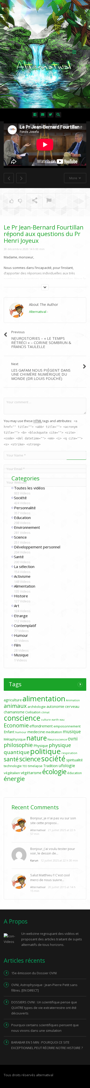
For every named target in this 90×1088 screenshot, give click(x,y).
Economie (16, 725)
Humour (21, 635)
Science (20, 537)
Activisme (22, 576)
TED (24, 766)
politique (45, 751)
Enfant (9, 731)
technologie (13, 766)
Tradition (50, 765)
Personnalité (25, 507)
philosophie (18, 745)
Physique (41, 745)
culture (46, 719)
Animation (73, 700)
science (29, 759)
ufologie (66, 765)
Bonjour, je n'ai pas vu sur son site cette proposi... (53, 820)
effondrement (41, 726)
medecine (36, 731)
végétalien (12, 773)
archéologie (37, 706)
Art (16, 605)
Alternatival (37, 311)
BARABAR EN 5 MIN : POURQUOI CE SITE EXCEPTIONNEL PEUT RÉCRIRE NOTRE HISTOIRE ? (47, 1045)
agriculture (13, 700)
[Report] (49, 201)
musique (72, 731)
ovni (73, 738)
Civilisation (32, 712)
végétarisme (31, 772)
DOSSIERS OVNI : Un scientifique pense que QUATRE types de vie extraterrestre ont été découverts (44, 1007)
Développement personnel (37, 546)
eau (62, 719)
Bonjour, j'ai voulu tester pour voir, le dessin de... (52, 850)
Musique (21, 654)
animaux (15, 706)
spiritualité (74, 760)
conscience (22, 718)
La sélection (24, 566)
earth (55, 719)
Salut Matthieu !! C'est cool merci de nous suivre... (50, 877)
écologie (54, 771)
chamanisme (14, 712)
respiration (69, 753)
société (53, 758)
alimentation (43, 699)
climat (45, 712)
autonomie (55, 706)
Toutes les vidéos (29, 487)
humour (20, 732)
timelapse (35, 766)
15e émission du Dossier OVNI (34, 973)
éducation (74, 773)
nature (36, 737)
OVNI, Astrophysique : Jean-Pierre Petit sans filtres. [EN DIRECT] (44, 988)
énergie (14, 778)
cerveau (72, 706)
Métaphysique (15, 739)
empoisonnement (67, 726)
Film (17, 645)
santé (11, 759)
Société (20, 497)
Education (22, 517)
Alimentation (24, 586)
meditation (54, 732)
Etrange (21, 615)
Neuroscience (57, 739)
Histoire (21, 595)
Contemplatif (25, 625)
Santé (19, 556)
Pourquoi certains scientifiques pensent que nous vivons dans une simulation (45, 1028)
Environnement (27, 527)
